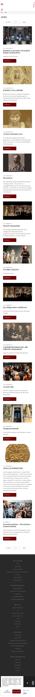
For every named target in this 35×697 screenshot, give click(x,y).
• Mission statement (17, 616)
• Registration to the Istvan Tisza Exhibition (17, 572)
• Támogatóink (17, 668)
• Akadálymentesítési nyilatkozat (17, 640)
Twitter (28, 683)
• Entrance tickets (17, 580)
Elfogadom (16, 691)
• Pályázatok (17, 662)
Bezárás (20, 679)
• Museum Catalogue (17, 607)
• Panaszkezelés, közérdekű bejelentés (17, 643)
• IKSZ (17, 564)
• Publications (17, 624)
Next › (24, 22)
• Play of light (17, 566)
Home (2, 12)
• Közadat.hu (17, 648)
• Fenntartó (17, 659)
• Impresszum (17, 638)
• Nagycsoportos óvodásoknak (17, 591)
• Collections (17, 621)
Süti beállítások (7, 691)
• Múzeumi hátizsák (17, 588)
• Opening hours (17, 577)
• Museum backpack (17, 569)
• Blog (17, 626)
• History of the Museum (17, 613)
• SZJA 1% (17, 670)
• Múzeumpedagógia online (17, 599)
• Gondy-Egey (17, 635)
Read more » (7, 61)
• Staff (17, 618)
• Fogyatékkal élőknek (17, 596)
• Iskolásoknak (17, 594)
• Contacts (17, 574)
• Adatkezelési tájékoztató (17, 646)
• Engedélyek (17, 665)
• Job (17, 610)
